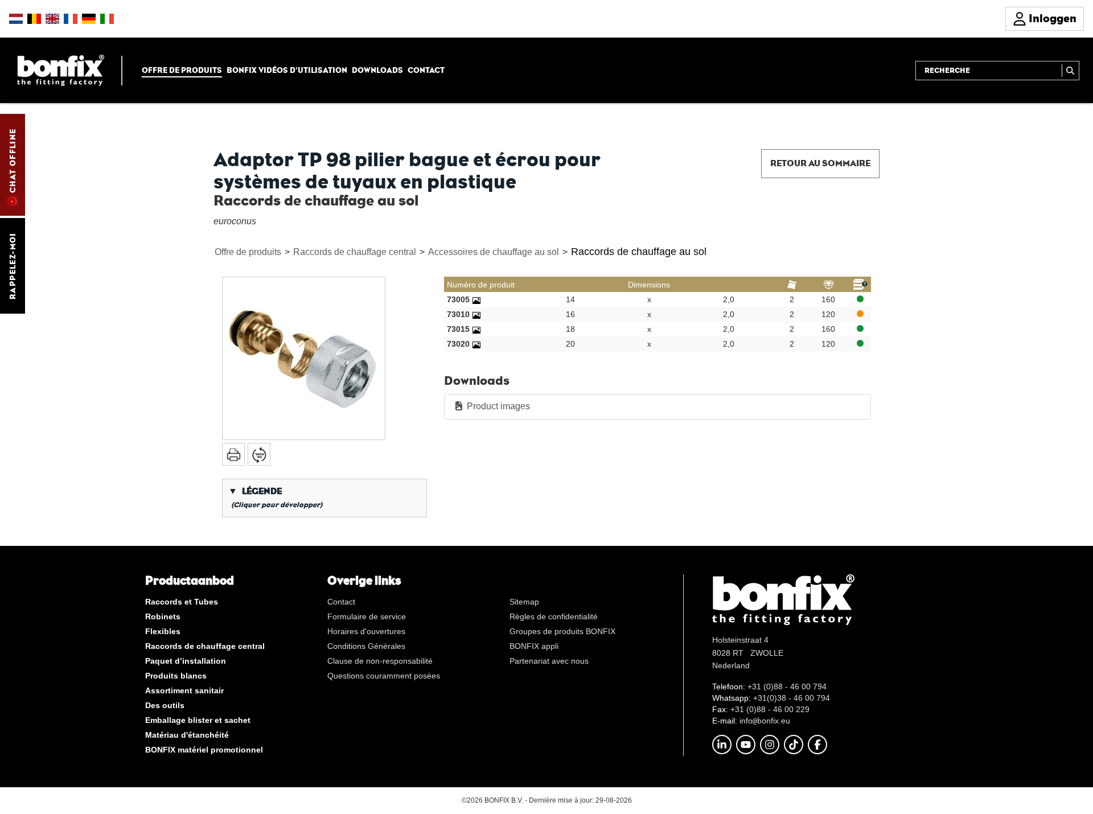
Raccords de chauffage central (354, 252)
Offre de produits (182, 70)
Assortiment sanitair (184, 690)
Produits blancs (176, 675)
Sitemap (524, 601)
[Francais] (70, 19)
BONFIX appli (533, 646)
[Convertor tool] (259, 454)
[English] (52, 19)
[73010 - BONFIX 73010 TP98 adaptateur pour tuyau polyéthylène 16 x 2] (476, 314)
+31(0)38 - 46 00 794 (791, 697)
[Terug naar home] (60, 69)
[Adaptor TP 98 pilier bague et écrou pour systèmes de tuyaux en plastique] (303, 358)
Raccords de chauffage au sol (638, 251)
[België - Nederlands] (34, 19)
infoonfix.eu (764, 720)
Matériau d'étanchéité (187, 734)
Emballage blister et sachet (197, 720)
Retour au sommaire (820, 163)
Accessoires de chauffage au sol (493, 252)
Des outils (164, 705)
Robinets (162, 616)
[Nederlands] (16, 19)
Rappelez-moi (12, 265)
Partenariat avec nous (549, 660)
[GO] (1070, 70)
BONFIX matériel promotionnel (204, 749)
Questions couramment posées (383, 675)
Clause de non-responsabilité (380, 660)
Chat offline (12, 160)
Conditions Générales (366, 646)
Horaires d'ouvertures (366, 631)
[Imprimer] (233, 454)
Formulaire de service (366, 616)
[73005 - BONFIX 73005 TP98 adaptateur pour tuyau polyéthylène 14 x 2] (476, 299)
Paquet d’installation (185, 660)
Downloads (377, 70)
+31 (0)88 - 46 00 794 (787, 686)
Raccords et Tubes (181, 601)
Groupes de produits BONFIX (562, 631)
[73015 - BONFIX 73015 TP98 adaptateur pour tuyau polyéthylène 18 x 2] (476, 329)
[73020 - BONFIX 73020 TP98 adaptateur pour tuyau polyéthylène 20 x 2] (476, 343)
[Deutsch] (89, 19)
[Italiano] (107, 19)
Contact (426, 70)
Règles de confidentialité (553, 616)
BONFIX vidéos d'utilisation (287, 70)
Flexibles (162, 631)
